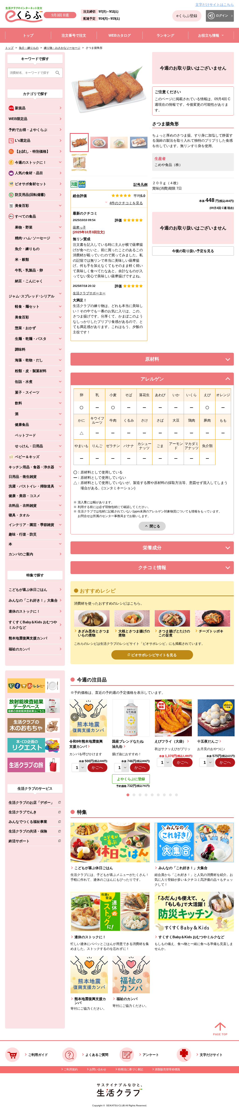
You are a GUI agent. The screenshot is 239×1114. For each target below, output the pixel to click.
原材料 (162, 360)
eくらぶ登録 (186, 16)
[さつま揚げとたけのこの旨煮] (99, 142)
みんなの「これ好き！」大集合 (33, 600)
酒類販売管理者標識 (167, 1069)
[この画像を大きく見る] (79, 142)
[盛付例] (139, 142)
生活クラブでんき (31, 813)
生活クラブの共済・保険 (31, 832)
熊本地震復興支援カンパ (28, 638)
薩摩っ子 (79, 227)
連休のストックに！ (24, 611)
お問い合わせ (97, 1069)
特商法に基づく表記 (130, 1069)
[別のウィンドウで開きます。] (33, 711)
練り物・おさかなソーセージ (62, 47)
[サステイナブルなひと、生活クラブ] (119, 1095)
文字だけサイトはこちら (214, 5)
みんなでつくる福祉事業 (31, 822)
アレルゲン (158, 380)
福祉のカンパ (19, 649)
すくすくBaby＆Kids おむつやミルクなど (33, 624)
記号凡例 (141, 185)
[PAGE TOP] (220, 1029)
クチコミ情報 (159, 569)
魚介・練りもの (29, 47)
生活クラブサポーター (89, 293)
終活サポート (31, 842)
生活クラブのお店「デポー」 (31, 803)
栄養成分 (161, 549)
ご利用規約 (71, 1069)
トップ (9, 47)
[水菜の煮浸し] (119, 142)
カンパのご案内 (21, 554)
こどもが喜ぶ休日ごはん (28, 590)
